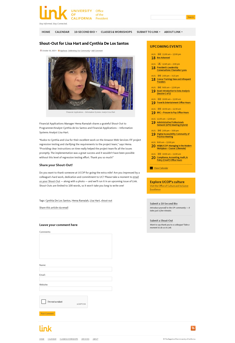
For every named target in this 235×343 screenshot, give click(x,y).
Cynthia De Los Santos (58, 200)
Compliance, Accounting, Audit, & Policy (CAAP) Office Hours (172, 158)
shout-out (106, 200)
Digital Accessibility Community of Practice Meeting (173, 135)
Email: (42, 274)
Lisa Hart (95, 200)
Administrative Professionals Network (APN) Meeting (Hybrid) (172, 123)
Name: (42, 265)
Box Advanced (163, 57)
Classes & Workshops (116, 32)
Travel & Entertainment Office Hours (174, 102)
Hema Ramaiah (80, 200)
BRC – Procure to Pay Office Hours (173, 112)
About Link (171, 32)
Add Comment (97, 51)
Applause (63, 51)
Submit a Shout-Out (161, 220)
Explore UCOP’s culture (167, 182)
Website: (43, 284)
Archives (85, 339)
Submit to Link (146, 32)
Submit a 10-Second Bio (163, 203)
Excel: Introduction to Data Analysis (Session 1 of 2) (173, 92)
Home (46, 32)
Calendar (62, 32)
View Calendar (161, 168)
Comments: (45, 231)
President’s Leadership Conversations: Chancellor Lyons (172, 69)
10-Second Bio (83, 32)
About (95, 339)
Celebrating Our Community (79, 51)
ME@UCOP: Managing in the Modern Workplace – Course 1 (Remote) (174, 147)
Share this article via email (53, 207)
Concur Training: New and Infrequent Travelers (174, 80)
